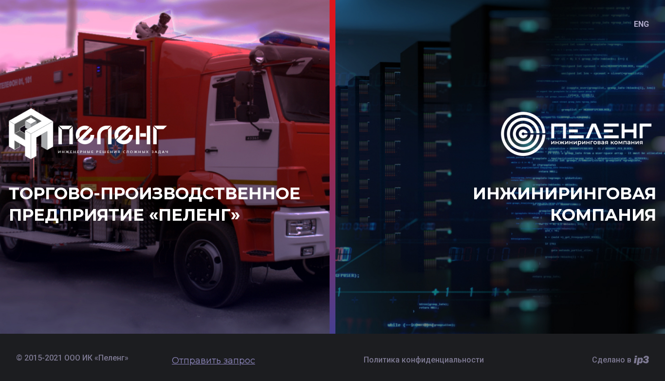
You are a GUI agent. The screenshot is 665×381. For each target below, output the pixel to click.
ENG (641, 24)
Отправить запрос (213, 360)
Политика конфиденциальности (424, 359)
